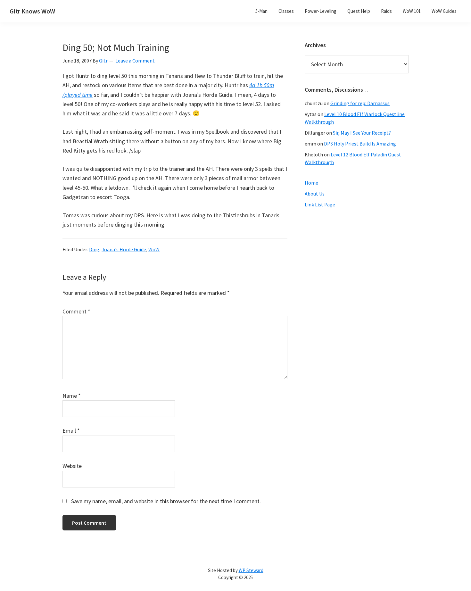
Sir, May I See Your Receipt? (362, 132)
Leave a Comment (135, 60)
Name (71, 395)
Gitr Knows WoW (32, 11)
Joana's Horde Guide (124, 249)
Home (311, 182)
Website (72, 466)
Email (71, 430)
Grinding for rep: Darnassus (360, 103)
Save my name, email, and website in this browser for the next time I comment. (166, 501)
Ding (94, 249)
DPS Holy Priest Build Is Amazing (360, 143)
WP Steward (251, 570)
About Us (315, 193)
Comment (76, 311)
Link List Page (320, 204)
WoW (154, 249)
